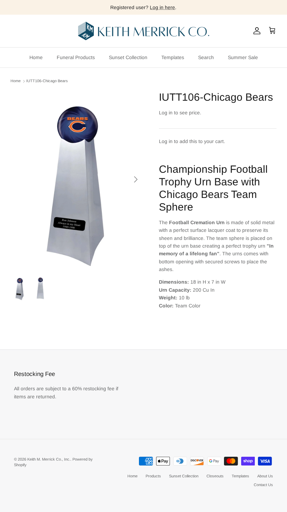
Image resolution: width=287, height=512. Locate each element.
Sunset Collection (128, 57)
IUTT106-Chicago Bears (47, 81)
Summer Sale (243, 57)
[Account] (255, 31)
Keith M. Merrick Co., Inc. (48, 459)
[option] (77, 179)
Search (206, 57)
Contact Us (263, 485)
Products (153, 476)
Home (36, 57)
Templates (172, 57)
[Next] (136, 179)
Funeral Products (76, 57)
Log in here (162, 7)
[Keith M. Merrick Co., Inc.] (143, 31)
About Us (265, 476)
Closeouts (215, 476)
